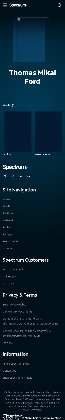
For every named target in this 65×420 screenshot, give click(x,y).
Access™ (8, 248)
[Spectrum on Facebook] (12, 176)
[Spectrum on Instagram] (5, 176)
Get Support (10, 276)
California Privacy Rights (17, 311)
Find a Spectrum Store (16, 363)
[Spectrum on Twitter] (20, 176)
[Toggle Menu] (4, 5)
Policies (7, 342)
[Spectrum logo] (18, 5)
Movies (7, 206)
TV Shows (8, 213)
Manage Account (13, 269)
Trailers (7, 227)
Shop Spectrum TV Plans (17, 377)
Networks (9, 220)
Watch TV (8, 283)
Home (6, 199)
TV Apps (8, 234)
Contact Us (9, 370)
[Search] (59, 5)
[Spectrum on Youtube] (28, 176)
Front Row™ (10, 241)
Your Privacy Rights (14, 304)
